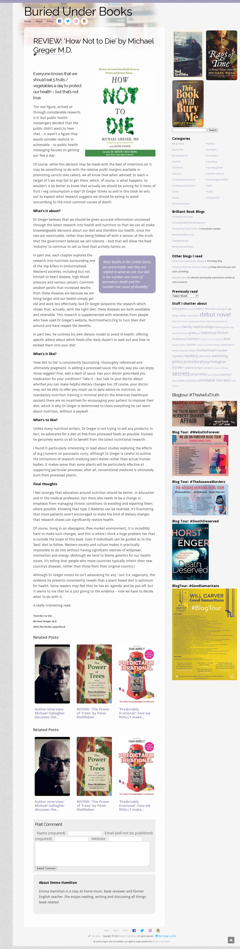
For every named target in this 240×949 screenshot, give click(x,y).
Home (27, 21)
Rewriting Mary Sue (183, 234)
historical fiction (214, 332)
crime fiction (192, 315)
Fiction (175, 197)
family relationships (198, 326)
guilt (198, 333)
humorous (179, 339)
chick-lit (176, 161)
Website (98, 838)
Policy (50, 21)
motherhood (206, 350)
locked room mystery (211, 339)
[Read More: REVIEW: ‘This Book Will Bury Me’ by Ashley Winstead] (188, 125)
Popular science (215, 173)
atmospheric (180, 309)
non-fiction (52, 54)
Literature (211, 149)
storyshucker (179, 277)
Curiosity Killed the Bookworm (189, 222)
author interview (205, 309)
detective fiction (180, 321)
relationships (193, 367)
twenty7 (226, 374)
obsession (205, 356)
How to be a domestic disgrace (189, 261)
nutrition (61, 54)
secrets (181, 373)
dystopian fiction (198, 321)
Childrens (177, 167)
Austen (192, 309)
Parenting (211, 161)
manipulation (179, 344)
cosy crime (178, 315)
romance (208, 367)
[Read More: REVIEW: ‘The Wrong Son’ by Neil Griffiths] (188, 77)
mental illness (213, 344)
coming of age (224, 309)
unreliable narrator (214, 380)
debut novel (215, 314)
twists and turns (188, 380)
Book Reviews (180, 155)
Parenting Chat (214, 167)
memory (201, 345)
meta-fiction (227, 344)
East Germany (214, 321)
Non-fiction (212, 155)
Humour (210, 143)
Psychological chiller (217, 179)
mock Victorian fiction (184, 350)
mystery (191, 355)
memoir (191, 344)
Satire (209, 185)
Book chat (177, 149)
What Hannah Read (183, 246)
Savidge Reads (180, 240)
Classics (176, 173)
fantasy (219, 327)
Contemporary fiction (184, 179)
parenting (220, 356)
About (39, 21)
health (44, 54)
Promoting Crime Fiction (185, 228)
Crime (175, 191)
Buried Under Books (78, 11)
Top (231, 940)
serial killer (198, 374)
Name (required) (51, 833)
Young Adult (212, 197)
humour (193, 339)
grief (192, 333)
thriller (209, 191)
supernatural (213, 374)
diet (39, 54)
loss (227, 338)
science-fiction (221, 367)
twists (175, 380)
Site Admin (96, 936)
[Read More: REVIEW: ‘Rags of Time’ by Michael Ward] (221, 79)
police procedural (187, 361)
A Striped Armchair (182, 216)
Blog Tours (178, 143)
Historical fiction (181, 203)
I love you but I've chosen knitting (190, 267)
